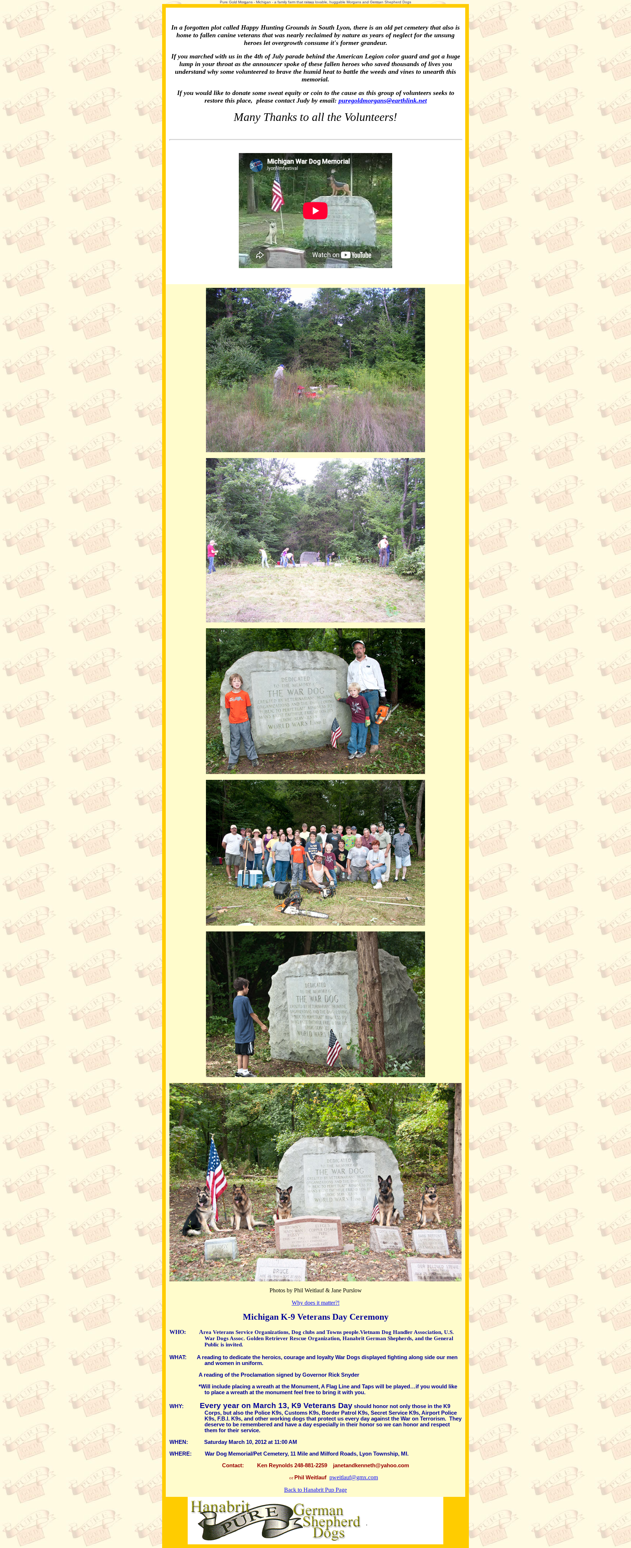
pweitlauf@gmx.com (353, 1477)
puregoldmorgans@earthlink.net (383, 100)
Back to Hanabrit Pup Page (315, 1490)
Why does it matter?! (316, 1303)
